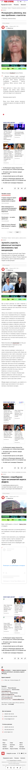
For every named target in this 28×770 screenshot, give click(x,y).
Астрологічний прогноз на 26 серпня (13, 176)
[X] (20, 753)
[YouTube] (22, 753)
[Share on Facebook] (7, 767)
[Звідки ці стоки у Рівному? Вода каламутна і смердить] (23, 226)
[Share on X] (10, 767)
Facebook (12, 73)
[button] (2, 1)
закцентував (16, 342)
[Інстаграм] (24, 753)
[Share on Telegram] (17, 767)
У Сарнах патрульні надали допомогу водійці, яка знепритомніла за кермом (8, 199)
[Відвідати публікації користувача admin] (3, 27)
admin (6, 26)
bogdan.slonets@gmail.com (7, 694)
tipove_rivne (22, 524)
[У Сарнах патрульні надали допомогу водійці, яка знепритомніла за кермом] (23, 199)
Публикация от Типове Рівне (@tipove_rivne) (14, 581)
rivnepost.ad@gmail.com (18, 699)
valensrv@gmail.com (6, 691)
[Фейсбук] (18, 753)
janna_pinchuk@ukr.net (6, 697)
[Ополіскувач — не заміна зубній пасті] (23, 218)
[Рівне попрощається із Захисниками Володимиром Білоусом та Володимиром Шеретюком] (23, 208)
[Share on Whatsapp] (14, 767)
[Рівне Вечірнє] (10, 1)
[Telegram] (26, 753)
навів (19, 305)
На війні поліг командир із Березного (13, 182)
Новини (4, 10)
